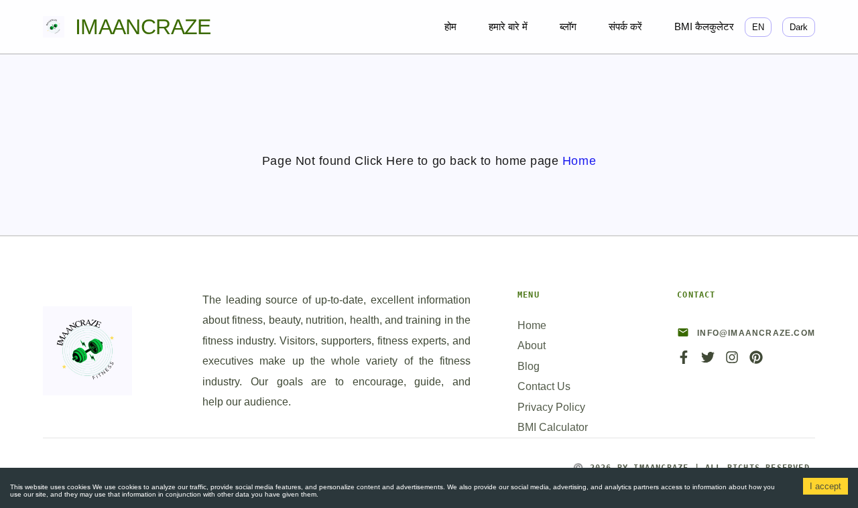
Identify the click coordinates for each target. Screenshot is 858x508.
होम (450, 26)
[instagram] (732, 361)
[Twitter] (708, 361)
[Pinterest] (756, 361)
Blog (528, 366)
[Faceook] (683, 361)
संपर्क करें (625, 26)
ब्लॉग (568, 26)
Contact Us (543, 386)
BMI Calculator (552, 427)
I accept (825, 486)
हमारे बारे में (508, 26)
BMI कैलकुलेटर (704, 26)
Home (579, 161)
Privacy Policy (551, 407)
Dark (799, 27)
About (531, 345)
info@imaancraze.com (756, 333)
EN (758, 27)
